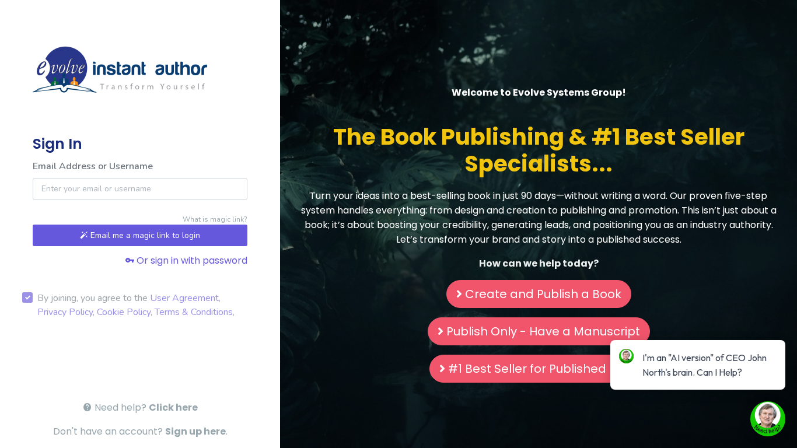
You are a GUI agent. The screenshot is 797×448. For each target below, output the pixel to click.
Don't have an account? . (140, 431)
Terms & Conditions (194, 312)
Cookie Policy (124, 312)
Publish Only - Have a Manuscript (543, 331)
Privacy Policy (65, 312)
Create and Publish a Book (543, 294)
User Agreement (184, 298)
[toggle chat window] (767, 418)
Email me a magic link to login (144, 235)
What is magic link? (215, 219)
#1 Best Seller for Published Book (543, 368)
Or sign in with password (190, 260)
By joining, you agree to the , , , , (136, 305)
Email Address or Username (93, 166)
